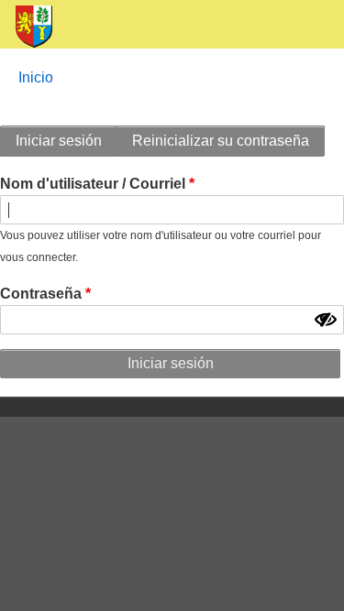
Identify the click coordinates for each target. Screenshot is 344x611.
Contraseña (41, 293)
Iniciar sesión (59, 140)
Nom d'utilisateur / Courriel (92, 183)
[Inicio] (27, 27)
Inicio (35, 77)
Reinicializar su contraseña (220, 140)
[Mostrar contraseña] (326, 319)
